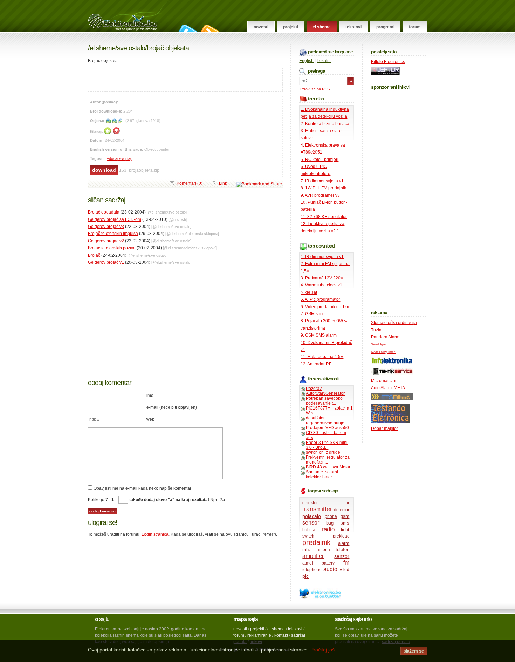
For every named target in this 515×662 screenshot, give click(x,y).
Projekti (290, 27)
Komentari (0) (189, 183)
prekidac (341, 536)
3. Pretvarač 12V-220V (322, 278)
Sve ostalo (131, 48)
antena (323, 549)
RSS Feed (209, 28)
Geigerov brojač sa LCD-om (114, 219)
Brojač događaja (103, 212)
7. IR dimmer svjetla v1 (322, 180)
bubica (308, 529)
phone (331, 516)
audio (330, 569)
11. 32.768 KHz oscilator (324, 216)
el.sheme (276, 629)
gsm (345, 516)
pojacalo (311, 516)
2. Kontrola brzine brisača (325, 123)
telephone (312, 569)
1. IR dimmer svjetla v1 (322, 256)
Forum (415, 27)
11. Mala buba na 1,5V (322, 356)
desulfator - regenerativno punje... (327, 420)
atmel (307, 563)
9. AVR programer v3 (320, 195)
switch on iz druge (323, 452)
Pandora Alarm (385, 337)
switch (308, 536)
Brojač (94, 255)
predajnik (316, 542)
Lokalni (324, 60)
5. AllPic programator (320, 299)
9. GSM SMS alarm (319, 335)
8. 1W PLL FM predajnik (323, 187)
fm (346, 563)
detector (341, 509)
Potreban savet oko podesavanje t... (324, 401)
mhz (306, 549)
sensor (310, 523)
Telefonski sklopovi (202, 233)
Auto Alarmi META (388, 387)
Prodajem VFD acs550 (327, 427)
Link (223, 183)
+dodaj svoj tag (119, 158)
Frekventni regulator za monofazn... (328, 460)
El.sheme (322, 27)
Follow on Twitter (187, 28)
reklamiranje (259, 635)
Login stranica (155, 534)
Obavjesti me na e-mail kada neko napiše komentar (142, 488)
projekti (257, 629)
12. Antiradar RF (316, 364)
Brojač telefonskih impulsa (113, 233)
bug (330, 523)
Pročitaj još (322, 650)
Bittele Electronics (388, 61)
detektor (310, 502)
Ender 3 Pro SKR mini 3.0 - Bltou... (327, 445)
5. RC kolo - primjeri (319, 159)
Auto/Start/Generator (325, 393)
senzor (341, 556)
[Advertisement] (170, 78)
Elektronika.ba (129, 16)
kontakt (281, 635)
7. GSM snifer (313, 313)
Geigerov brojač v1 (106, 262)
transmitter (317, 509)
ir (348, 502)
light (345, 529)
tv (340, 569)
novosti (240, 629)
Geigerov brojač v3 (106, 226)
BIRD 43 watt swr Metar (328, 467)
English (306, 60)
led (346, 569)
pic (305, 576)
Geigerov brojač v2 (106, 240)
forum (238, 635)
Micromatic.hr (384, 380)
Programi (385, 27)
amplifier (313, 556)
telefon (342, 549)
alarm (343, 543)
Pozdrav (314, 388)
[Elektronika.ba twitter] (320, 597)
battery (328, 563)
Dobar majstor (384, 428)
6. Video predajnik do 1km (325, 306)
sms (345, 523)
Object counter (157, 149)
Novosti (261, 27)
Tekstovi (353, 27)
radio (328, 529)
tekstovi (295, 629)
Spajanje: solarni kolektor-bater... (322, 474)
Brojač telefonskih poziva (112, 247)
